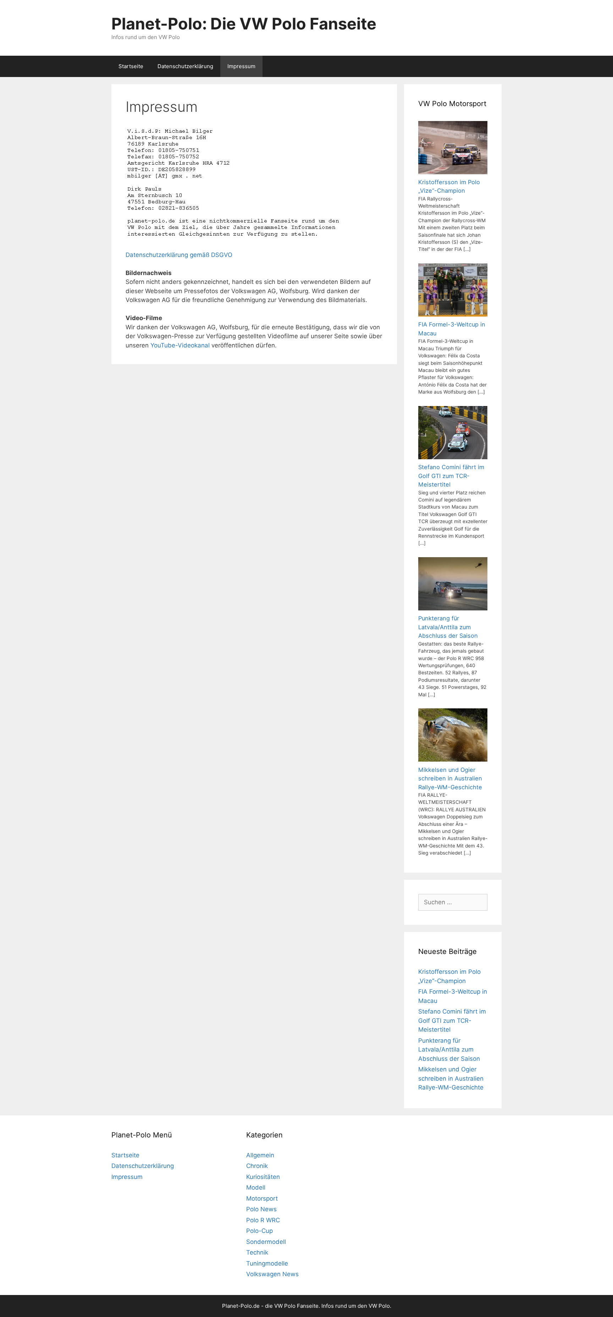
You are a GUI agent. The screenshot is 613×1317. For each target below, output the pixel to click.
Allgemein (260, 1155)
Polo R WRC (263, 1220)
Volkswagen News (272, 1274)
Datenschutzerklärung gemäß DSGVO (179, 254)
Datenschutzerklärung (185, 66)
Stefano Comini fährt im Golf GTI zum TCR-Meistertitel (452, 1020)
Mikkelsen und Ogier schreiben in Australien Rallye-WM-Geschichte (451, 1078)
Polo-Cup (259, 1230)
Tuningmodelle (267, 1263)
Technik (257, 1252)
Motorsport (262, 1198)
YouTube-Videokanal (180, 345)
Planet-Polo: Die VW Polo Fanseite (243, 23)
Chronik (257, 1165)
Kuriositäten (263, 1176)
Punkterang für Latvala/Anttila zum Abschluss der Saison (449, 1049)
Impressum (241, 66)
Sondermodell (266, 1241)
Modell (255, 1187)
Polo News (261, 1209)
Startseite (130, 66)
